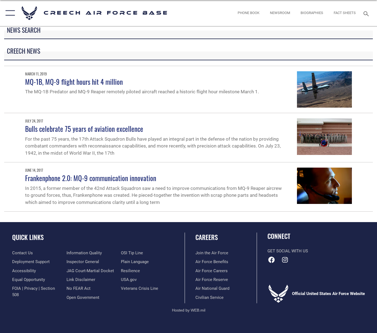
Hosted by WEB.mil (188, 310)
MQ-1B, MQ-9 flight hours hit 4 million (74, 82)
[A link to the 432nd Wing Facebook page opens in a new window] (271, 260)
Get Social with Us (287, 251)
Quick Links (28, 237)
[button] (9, 13)
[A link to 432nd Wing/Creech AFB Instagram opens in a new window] (285, 260)
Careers (206, 237)
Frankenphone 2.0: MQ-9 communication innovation (90, 178)
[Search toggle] (367, 13)
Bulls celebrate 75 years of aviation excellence (84, 129)
